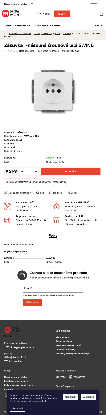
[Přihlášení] (91, 14)
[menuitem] (7, 25)
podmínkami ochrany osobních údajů (60, 295)
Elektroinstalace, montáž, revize (19, 385)
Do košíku (70, 171)
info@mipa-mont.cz (22, 347)
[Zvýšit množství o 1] (36, 171)
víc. (64, 182)
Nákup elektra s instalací (15, 4)
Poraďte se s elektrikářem (16, 381)
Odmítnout (70, 397)
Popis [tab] (53, 235)
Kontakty (8, 389)
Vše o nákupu (62, 337)
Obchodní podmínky (65, 349)
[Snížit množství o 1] (22, 171)
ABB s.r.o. (75, 51)
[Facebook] (6, 395)
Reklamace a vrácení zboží (68, 345)
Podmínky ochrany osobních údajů (72, 354)
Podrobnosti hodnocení (48, 51)
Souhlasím (88, 397)
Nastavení (17, 408)
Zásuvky (50, 258)
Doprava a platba (64, 341)
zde (45, 401)
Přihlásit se (32, 302)
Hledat (62, 14)
